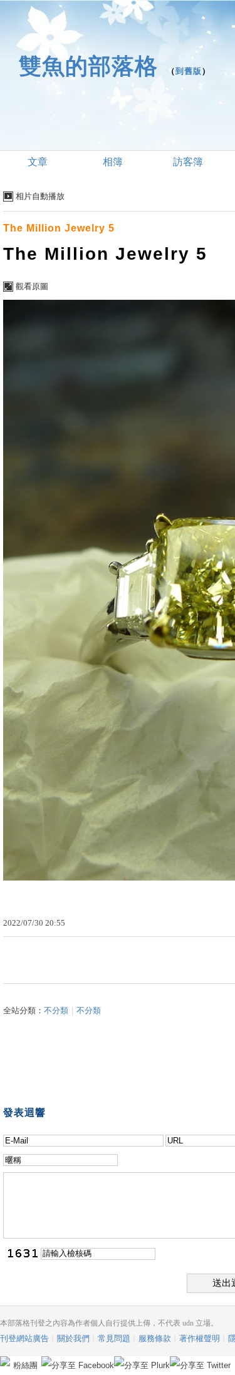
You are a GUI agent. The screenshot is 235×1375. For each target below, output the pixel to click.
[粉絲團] (5, 1361)
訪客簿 (188, 161)
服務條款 (154, 1338)
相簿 (113, 161)
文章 (38, 161)
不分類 (56, 1010)
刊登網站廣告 (24, 1338)
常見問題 (114, 1338)
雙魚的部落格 (88, 66)
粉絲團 (25, 1365)
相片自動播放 (40, 196)
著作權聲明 (199, 1338)
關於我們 (73, 1338)
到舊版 (188, 71)
